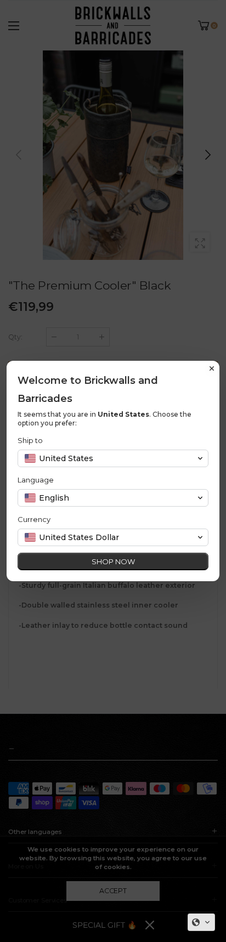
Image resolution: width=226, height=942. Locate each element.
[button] (201, 922)
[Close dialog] (211, 368)
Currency (34, 519)
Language (36, 479)
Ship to (30, 440)
